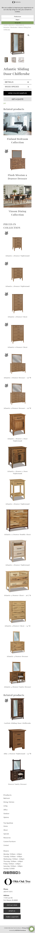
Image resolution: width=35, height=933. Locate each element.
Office (5, 810)
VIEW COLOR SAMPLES (17, 93)
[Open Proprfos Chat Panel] (31, 929)
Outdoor (6, 814)
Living (5, 806)
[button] (28, 35)
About (6, 830)
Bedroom (7, 798)
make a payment (12, 917)
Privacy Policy (26, 928)
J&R (5, 103)
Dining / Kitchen (9, 802)
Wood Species (12, 87)
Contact (6, 845)
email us (12, 911)
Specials (6, 834)
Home (6, 826)
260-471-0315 (8, 892)
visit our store (12, 905)
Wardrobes (13, 27)
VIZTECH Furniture (20, 930)
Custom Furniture (10, 841)
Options (6, 817)
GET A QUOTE (17, 99)
